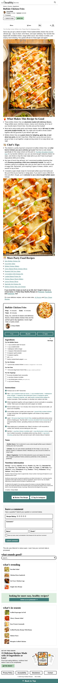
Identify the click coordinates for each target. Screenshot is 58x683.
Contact (50, 673)
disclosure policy (35, 29)
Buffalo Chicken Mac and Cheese (15, 287)
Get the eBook (7, 666)
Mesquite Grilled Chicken (18, 641)
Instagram (10, 294)
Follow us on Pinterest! (28, 600)
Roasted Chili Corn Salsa (12, 271)
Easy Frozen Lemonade (17, 624)
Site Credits (38, 676)
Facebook (48, 292)
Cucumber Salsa (10, 264)
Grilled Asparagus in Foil (18, 612)
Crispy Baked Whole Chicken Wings (16, 269)
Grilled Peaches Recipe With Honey (21, 630)
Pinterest (41, 292)
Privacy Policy (8, 673)
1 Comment (8, 15)
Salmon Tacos (14, 635)
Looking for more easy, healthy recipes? (29, 595)
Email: (33, 531)
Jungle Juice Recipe (16, 587)
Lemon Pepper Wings (11, 281)
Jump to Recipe (10, 18)
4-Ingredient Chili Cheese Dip (14, 274)
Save (46, 334)
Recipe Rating (11, 516)
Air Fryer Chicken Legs (17, 581)
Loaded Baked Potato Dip (13, 276)
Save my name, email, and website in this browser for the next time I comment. (27, 535)
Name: (8, 531)
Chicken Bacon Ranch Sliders (14, 279)
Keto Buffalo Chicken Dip (12, 261)
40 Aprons (38, 297)
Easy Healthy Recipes (27, 2)
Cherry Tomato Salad (16, 618)
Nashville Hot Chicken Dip (13, 284)
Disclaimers (36, 673)
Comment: (10, 521)
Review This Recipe (21, 497)
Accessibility (22, 673)
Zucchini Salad (14, 569)
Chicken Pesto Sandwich (17, 575)
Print (28, 334)
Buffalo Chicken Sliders (12, 266)
